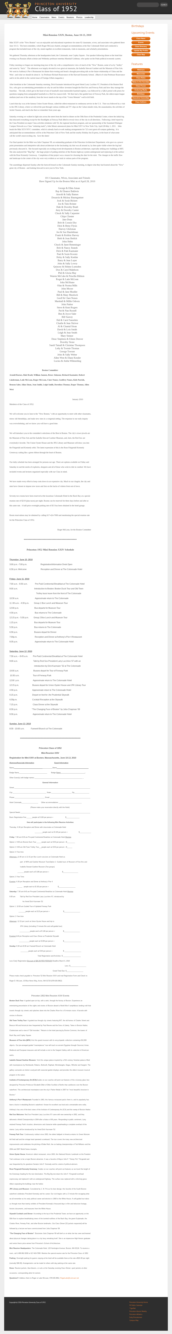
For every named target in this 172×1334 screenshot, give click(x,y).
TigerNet (132, 1308)
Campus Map (134, 1320)
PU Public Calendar (135, 1305)
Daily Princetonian (135, 1317)
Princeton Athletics (135, 1314)
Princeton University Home (138, 1302)
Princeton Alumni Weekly (138, 1311)
